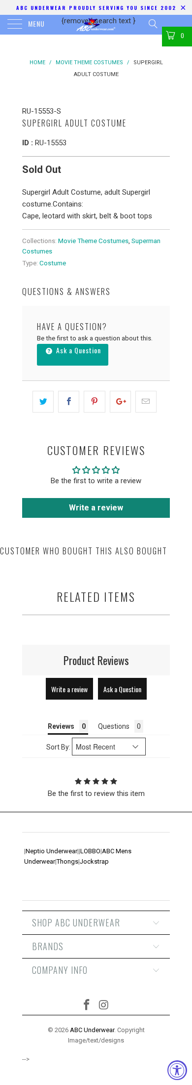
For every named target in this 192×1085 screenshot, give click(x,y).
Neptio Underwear (51, 851)
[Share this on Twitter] (43, 402)
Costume (52, 263)
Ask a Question (77, 350)
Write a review (96, 507)
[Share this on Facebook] (68, 402)
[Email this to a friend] (146, 402)
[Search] (152, 24)
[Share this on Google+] (120, 402)
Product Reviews (96, 660)
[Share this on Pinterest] (94, 402)
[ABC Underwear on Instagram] (104, 1006)
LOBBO (90, 851)
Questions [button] (113, 726)
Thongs (67, 861)
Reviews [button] (61, 726)
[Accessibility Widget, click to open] (177, 1070)
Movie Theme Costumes (93, 241)
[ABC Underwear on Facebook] (87, 1006)
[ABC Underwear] (96, 25)
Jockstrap (94, 861)
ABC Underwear (92, 1030)
